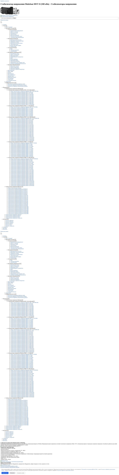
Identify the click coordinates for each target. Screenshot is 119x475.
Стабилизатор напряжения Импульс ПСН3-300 (18, 201)
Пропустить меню (4, 20)
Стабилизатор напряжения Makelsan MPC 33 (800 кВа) (22, 103)
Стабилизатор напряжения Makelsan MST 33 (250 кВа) (21, 130)
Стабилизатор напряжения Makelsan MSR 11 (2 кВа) (21, 145)
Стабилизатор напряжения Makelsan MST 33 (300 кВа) (21, 131)
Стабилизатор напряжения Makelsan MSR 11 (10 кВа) (21, 149)
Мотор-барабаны (14, 59)
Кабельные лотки (14, 32)
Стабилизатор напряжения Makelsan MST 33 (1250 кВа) (22, 138)
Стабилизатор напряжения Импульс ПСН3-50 (17, 193)
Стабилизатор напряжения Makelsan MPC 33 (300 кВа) (22, 99)
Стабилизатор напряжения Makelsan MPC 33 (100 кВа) (22, 94)
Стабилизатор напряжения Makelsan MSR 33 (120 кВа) (22, 171)
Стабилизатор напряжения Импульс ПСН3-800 (18, 205)
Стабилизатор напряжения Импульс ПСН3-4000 (18, 212)
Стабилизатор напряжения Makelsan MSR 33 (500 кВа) (22, 177)
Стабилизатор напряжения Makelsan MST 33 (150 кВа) (21, 127)
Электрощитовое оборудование (17, 37)
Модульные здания (12, 77)
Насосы (9, 72)
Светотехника (13, 34)
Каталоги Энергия (9, 222)
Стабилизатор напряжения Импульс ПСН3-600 (18, 204)
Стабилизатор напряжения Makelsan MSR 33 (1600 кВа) (22, 183)
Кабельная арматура (14, 35)
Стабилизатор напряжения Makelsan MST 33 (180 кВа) (21, 128)
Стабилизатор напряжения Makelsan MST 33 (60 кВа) (21, 122)
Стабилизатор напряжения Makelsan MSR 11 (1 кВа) (21, 144)
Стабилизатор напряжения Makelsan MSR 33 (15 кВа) (21, 163)
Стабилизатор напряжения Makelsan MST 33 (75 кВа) (21, 123)
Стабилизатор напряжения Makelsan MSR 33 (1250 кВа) (22, 182)
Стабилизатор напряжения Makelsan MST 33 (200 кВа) (21, 129)
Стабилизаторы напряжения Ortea (12, 216)
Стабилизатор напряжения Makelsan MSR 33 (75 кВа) (21, 168)
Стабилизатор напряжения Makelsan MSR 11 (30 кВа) (21, 154)
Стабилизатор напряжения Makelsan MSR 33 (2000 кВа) (22, 184)
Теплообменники (11, 74)
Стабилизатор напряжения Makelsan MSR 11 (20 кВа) (21, 151)
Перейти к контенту (4, 1)
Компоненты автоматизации (16, 43)
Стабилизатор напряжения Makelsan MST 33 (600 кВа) (21, 135)
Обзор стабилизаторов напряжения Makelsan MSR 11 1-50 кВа (23, 143)
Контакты (5, 229)
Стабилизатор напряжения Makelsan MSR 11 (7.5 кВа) (21, 148)
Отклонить (12, 472)
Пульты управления (14, 67)
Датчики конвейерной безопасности (18, 63)
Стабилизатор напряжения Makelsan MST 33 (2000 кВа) (22, 140)
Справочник (8, 81)
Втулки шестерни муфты (15, 45)
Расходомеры (11, 78)
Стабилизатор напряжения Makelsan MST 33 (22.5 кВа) (22, 119)
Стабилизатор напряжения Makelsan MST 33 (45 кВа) (21, 121)
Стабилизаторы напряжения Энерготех (13, 218)
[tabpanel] (59, 444)
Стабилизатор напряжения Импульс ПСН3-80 (17, 194)
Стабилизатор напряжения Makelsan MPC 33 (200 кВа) (22, 97)
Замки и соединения (14, 54)
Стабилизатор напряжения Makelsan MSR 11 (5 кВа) (21, 147)
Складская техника (12, 80)
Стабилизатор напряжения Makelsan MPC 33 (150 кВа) (22, 96)
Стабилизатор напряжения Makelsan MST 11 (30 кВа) (21, 113)
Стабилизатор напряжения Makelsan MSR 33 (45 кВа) (21, 166)
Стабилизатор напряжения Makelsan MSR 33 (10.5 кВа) (22, 162)
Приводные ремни (14, 60)
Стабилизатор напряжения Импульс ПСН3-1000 (18, 206)
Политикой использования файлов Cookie (89, 469)
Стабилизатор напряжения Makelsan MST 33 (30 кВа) (21, 120)
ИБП (11, 48)
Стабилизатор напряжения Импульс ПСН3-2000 (18, 210)
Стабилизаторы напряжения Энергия (13, 214)
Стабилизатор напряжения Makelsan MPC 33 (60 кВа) (21, 92)
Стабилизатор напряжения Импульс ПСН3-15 (17, 190)
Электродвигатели (14, 44)
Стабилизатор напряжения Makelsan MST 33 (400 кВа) (21, 132)
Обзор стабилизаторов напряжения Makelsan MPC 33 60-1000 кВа (24, 91)
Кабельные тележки (14, 66)
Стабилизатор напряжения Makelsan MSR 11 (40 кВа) (21, 155)
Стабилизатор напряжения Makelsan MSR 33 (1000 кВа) (22, 181)
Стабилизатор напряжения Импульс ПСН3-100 (18, 195)
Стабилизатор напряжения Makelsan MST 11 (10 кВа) (21, 109)
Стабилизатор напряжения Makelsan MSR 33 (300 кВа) (22, 175)
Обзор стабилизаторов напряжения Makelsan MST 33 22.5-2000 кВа (24, 118)
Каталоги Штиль (9, 223)
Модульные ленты (14, 55)
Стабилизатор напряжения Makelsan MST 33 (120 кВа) (21, 126)
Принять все (4, 472)
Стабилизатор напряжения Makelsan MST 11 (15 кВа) (21, 110)
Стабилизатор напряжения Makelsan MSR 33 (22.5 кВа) (22, 164)
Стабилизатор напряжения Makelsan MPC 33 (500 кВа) (22, 101)
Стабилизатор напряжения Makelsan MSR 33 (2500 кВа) (22, 185)
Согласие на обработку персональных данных (17, 86)
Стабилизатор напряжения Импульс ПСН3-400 (18, 202)
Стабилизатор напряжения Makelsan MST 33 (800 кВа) (21, 136)
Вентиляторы (11, 73)
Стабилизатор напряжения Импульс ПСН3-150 (18, 197)
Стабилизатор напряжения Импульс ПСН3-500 (18, 203)
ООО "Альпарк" (8, 27)
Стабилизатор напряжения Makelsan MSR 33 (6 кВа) (21, 161)
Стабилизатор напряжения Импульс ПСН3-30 (17, 192)
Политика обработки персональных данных (17, 85)
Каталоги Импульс (9, 221)
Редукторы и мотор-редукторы (16, 40)
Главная (4, 24)
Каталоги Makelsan (9, 220)
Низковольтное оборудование (16, 30)
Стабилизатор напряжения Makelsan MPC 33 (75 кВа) (21, 93)
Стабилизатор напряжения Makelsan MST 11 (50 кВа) (21, 115)
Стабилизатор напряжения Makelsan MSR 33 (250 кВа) (22, 174)
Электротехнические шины (16, 36)
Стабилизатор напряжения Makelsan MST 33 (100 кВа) (21, 125)
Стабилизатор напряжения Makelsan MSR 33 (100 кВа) (22, 169)
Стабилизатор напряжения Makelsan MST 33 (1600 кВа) (22, 139)
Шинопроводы (11, 70)
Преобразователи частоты (15, 39)
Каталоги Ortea (8, 224)
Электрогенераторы (14, 50)
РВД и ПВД (10, 71)
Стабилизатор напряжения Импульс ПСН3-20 (17, 191)
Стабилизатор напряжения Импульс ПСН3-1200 (18, 207)
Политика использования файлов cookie (16, 84)
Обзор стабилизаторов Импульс (14, 187)
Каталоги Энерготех (9, 225)
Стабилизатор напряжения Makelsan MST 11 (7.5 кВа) (21, 108)
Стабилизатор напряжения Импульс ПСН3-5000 (18, 213)
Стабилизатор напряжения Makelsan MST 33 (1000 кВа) (22, 137)
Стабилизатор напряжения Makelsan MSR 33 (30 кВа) (21, 165)
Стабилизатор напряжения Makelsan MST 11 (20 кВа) (21, 111)
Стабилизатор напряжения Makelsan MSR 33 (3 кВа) (21, 159)
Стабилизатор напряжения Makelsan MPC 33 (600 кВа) (22, 102)
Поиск (14, 18)
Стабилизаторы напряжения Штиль (13, 215)
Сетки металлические (15, 61)
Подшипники (13, 46)
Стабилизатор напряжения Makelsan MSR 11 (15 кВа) (21, 150)
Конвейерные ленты (14, 53)
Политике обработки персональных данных (65, 470)
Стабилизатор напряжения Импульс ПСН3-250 (18, 200)
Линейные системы (14, 42)
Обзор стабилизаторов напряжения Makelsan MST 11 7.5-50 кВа (23, 107)
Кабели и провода (14, 31)
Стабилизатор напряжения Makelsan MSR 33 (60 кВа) (21, 167)
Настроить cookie (20, 472)
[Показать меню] (0, 21)
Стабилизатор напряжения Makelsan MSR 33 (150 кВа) (22, 172)
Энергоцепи (10, 79)
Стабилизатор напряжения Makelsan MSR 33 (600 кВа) (22, 178)
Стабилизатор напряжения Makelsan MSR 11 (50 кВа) (21, 156)
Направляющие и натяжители (16, 56)
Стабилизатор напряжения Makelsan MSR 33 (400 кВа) (22, 176)
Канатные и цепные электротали (17, 69)
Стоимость (5, 227)
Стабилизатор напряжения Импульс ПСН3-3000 (18, 211)
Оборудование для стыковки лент (17, 62)
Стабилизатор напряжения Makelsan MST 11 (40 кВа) (21, 114)
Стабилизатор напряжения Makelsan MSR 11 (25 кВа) (21, 153)
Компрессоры (11, 76)
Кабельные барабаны (14, 68)
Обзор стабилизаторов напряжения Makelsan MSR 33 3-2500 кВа (24, 158)
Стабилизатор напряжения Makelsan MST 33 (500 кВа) (21, 133)
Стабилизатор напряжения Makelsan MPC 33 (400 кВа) (22, 100)
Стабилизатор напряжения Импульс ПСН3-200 (18, 199)
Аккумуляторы (13, 51)
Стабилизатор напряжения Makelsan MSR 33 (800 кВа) (22, 179)
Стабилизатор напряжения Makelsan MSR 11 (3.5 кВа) (21, 146)
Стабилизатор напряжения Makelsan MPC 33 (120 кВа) (22, 95)
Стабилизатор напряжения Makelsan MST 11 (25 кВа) (21, 112)
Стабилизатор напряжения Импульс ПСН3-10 (17, 189)
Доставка (5, 228)
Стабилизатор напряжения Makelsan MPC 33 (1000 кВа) (22, 104)
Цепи (11, 58)
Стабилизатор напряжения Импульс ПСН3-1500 (18, 209)
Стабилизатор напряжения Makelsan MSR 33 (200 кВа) (22, 173)
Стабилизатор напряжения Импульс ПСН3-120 (18, 196)
